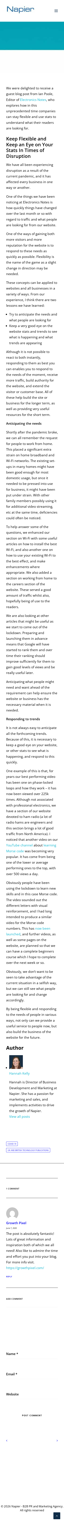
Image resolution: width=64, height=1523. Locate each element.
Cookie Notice (32, 1460)
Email (11, 1374)
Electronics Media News (39, 51)
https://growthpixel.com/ (25, 1268)
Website (12, 1394)
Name (12, 1354)
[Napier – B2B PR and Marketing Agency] (20, 11)
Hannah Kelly (32, 53)
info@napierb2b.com (32, 1484)
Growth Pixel (16, 1223)
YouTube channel (19, 845)
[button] (56, 11)
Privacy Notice (32, 1455)
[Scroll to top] (56, 1515)
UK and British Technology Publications (28, 1150)
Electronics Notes (33, 99)
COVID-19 (12, 1144)
